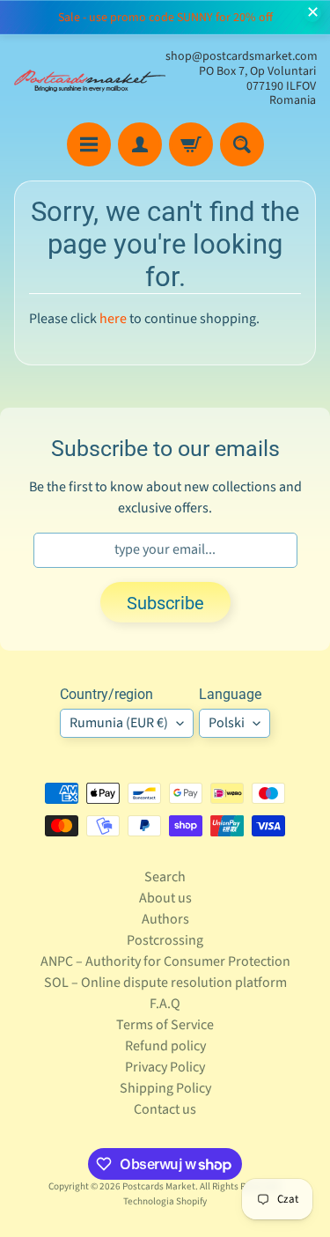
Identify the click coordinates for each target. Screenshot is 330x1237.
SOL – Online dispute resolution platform (165, 982)
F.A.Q (165, 1003)
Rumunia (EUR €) (119, 723)
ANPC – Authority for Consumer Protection (165, 961)
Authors (165, 919)
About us (165, 898)
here (113, 318)
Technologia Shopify (165, 1201)
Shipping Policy (165, 1088)
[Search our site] (242, 144)
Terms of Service (165, 1025)
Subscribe (165, 603)
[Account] (140, 144)
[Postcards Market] (89, 79)
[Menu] (89, 144)
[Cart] (191, 144)
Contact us (165, 1109)
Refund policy (165, 1046)
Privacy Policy (165, 1067)
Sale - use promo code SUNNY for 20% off (165, 17)
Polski (227, 723)
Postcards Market (158, 1186)
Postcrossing (165, 940)
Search (165, 877)
